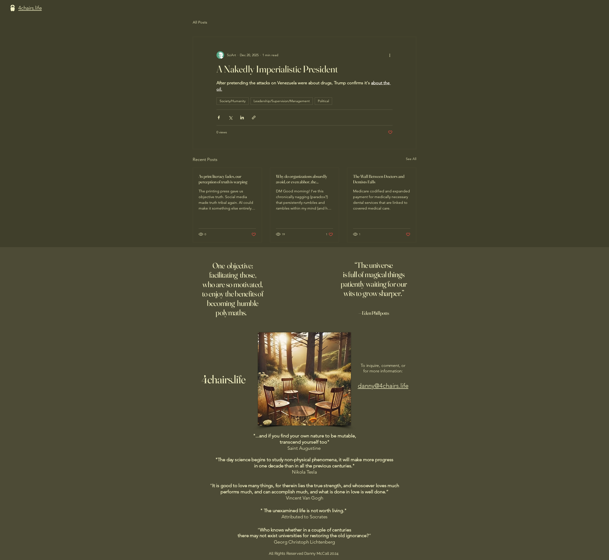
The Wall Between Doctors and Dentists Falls (378, 179)
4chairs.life (223, 379)
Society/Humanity (233, 101)
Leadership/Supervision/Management (282, 101)
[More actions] (390, 55)
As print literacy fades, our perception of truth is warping (223, 179)
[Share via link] (253, 117)
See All (411, 159)
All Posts (200, 22)
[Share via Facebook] (218, 117)
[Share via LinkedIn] (242, 117)
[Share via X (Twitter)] (230, 117)
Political (323, 101)
